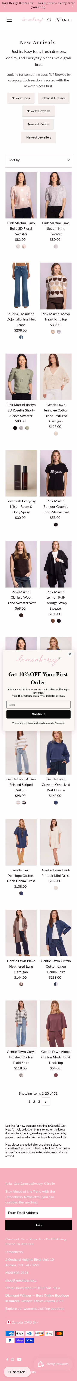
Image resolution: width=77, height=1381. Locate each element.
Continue (38, 714)
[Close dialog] (70, 654)
